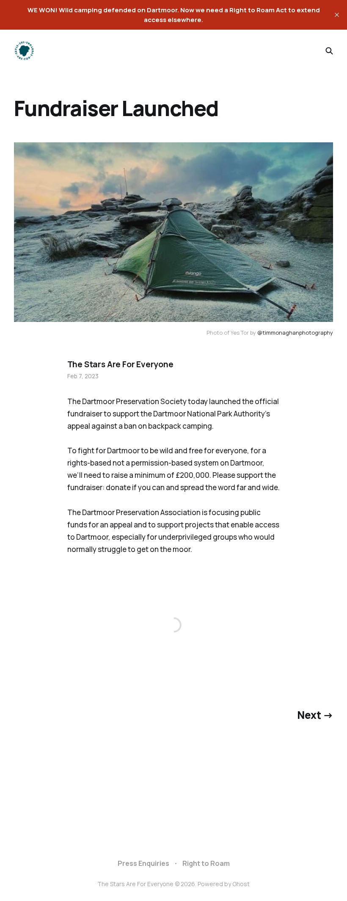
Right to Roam (206, 863)
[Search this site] (329, 50)
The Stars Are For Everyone (120, 364)
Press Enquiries (143, 863)
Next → (315, 715)
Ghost (241, 884)
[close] (337, 15)
